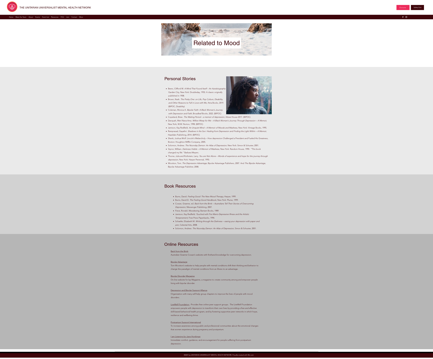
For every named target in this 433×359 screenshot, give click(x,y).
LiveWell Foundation (180, 304)
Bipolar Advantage (179, 262)
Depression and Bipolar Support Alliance (189, 290)
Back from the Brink (179, 251)
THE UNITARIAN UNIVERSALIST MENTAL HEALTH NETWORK (55, 7)
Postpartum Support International (186, 322)
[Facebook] (403, 17)
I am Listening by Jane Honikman (185, 336)
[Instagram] (406, 17)
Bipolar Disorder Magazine (183, 276)
